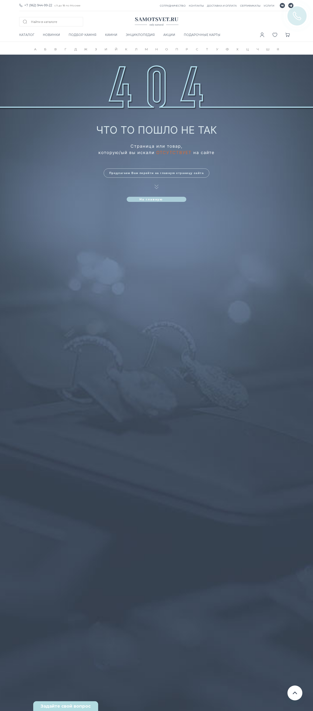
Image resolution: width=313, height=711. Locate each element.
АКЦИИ (169, 35)
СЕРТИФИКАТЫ (250, 5)
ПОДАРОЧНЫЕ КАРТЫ (202, 35)
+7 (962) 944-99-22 (38, 5)
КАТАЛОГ (26, 35)
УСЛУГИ (269, 5)
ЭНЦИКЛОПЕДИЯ (140, 35)
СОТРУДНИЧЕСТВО (173, 5)
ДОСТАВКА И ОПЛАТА (222, 5)
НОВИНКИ (51, 35)
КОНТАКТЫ (196, 5)
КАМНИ (111, 35)
